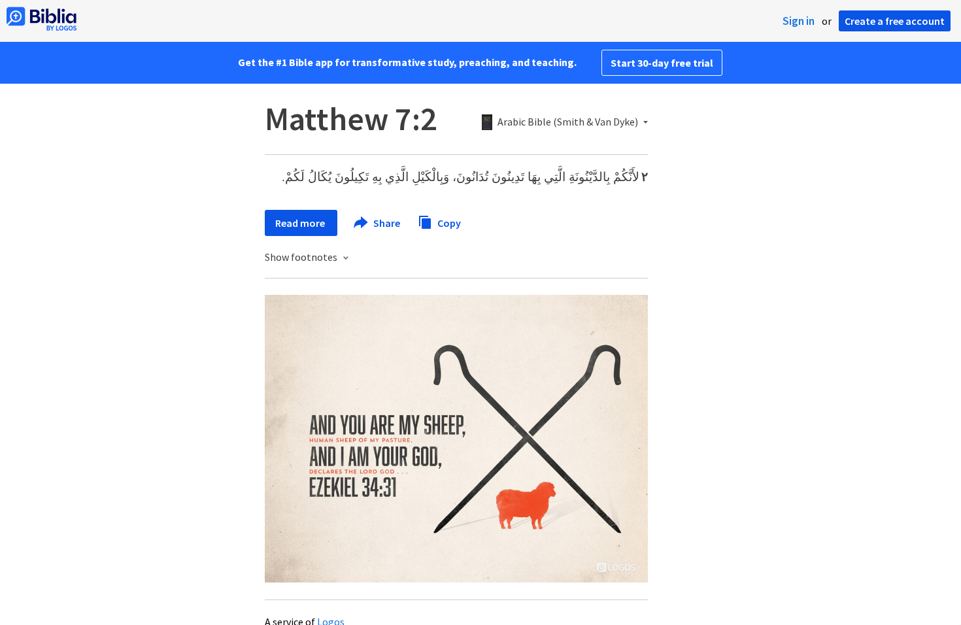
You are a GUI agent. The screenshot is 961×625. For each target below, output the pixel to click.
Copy (448, 222)
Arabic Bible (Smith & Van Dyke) (567, 122)
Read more (301, 222)
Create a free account (895, 20)
